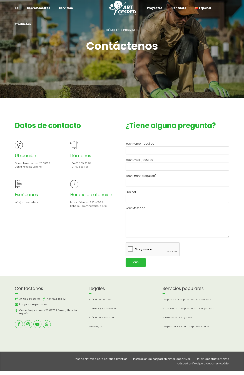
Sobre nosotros (38, 8)
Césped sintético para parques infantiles (187, 299)
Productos (23, 24)
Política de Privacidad (101, 317)
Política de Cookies (100, 299)
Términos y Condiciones (103, 308)
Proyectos (154, 8)
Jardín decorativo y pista (177, 317)
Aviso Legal (95, 326)
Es (16, 8)
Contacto (178, 8)
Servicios (66, 8)
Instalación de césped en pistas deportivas (188, 308)
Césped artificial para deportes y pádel (186, 326)
